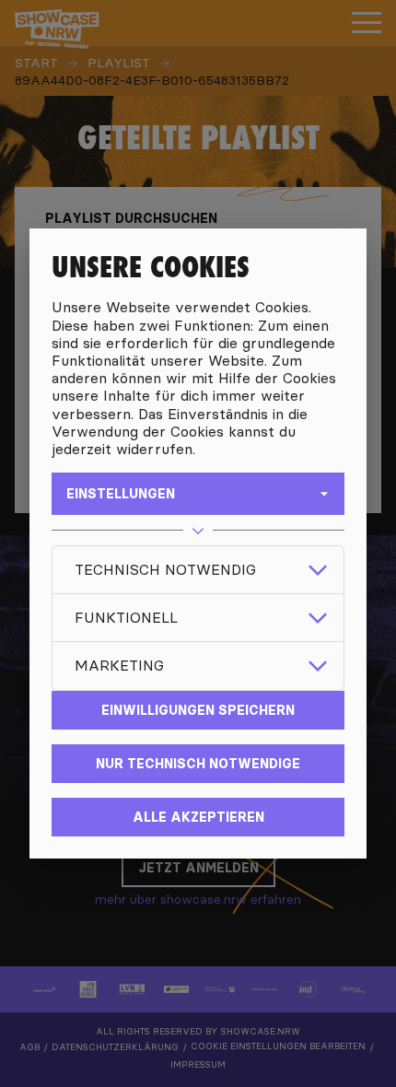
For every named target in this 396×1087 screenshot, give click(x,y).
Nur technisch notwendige (198, 763)
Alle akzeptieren (198, 817)
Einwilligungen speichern (198, 710)
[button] (198, 569)
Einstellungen (120, 493)
